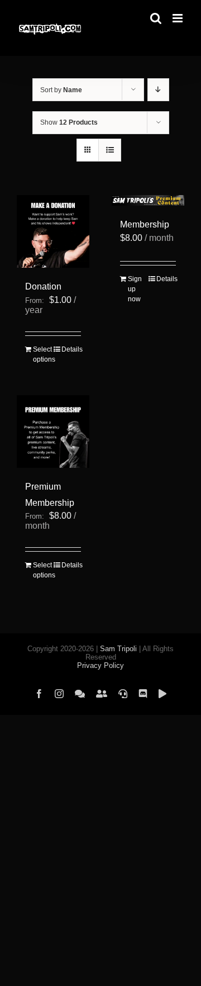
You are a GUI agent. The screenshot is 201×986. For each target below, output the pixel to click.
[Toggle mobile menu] (178, 18)
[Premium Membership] (53, 431)
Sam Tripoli (118, 648)
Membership (144, 224)
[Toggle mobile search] (155, 18)
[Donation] (53, 231)
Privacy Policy (100, 665)
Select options (42, 354)
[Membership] (148, 200)
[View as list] (110, 150)
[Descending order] (158, 89)
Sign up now (135, 289)
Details (71, 349)
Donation (43, 286)
